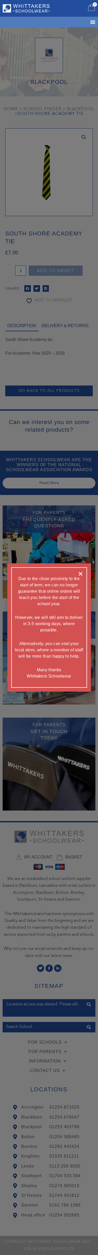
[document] (49, 627)
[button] (80, 573)
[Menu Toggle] (86, 22)
